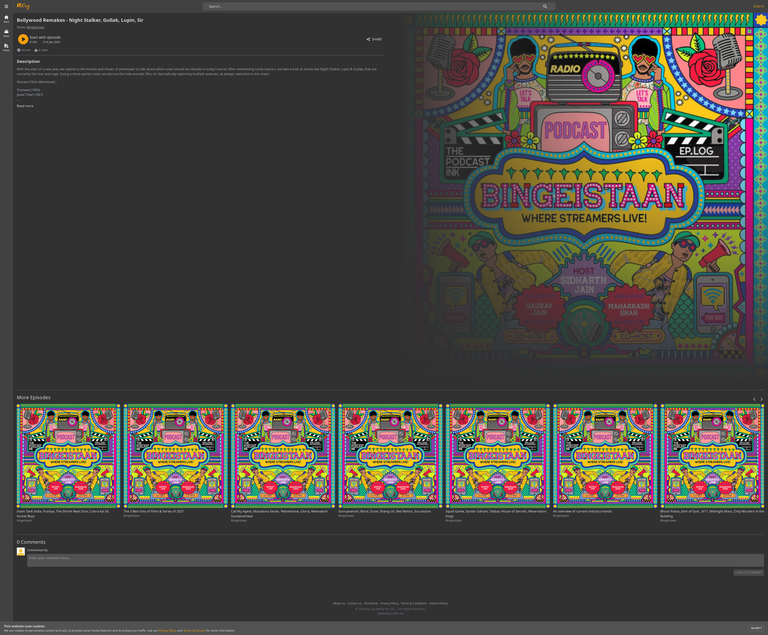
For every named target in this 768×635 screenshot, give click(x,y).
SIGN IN (758, 6)
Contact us (355, 603)
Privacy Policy (390, 603)
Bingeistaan (36, 27)
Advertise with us (390, 613)
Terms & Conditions (414, 603)
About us (339, 603)
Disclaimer (371, 603)
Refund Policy (439, 603)
